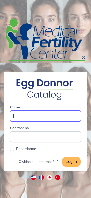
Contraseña (19, 128)
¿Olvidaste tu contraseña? (37, 162)
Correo (15, 107)
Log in (71, 161)
